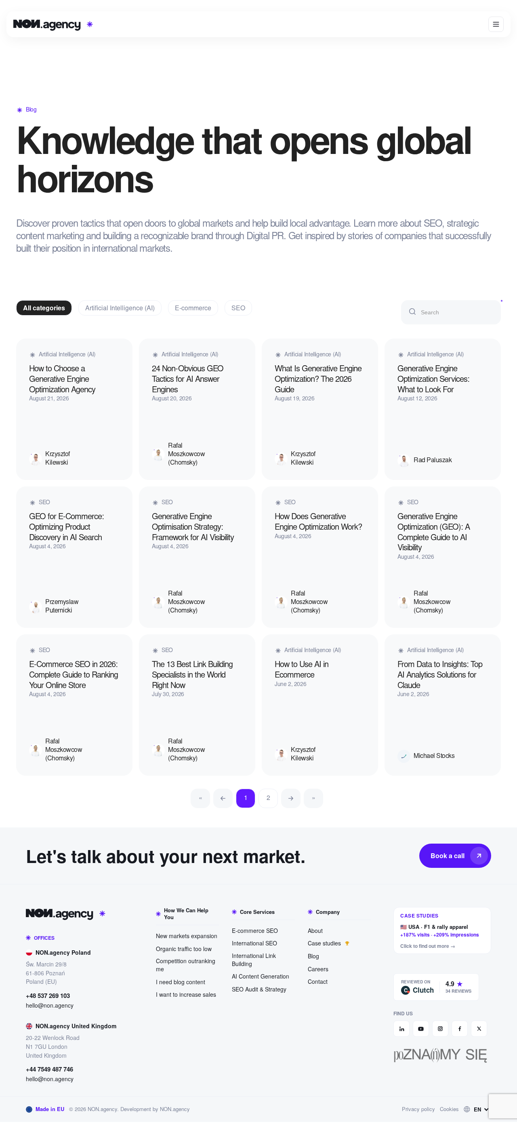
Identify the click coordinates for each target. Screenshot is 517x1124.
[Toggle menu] (496, 24)
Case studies (325, 943)
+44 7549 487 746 (49, 1069)
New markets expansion (186, 936)
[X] (479, 1029)
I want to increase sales (186, 994)
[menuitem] (477, 1109)
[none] (477, 1109)
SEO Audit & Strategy (259, 989)
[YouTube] (421, 1029)
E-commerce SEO (255, 930)
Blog (313, 956)
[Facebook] (460, 1029)
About (315, 930)
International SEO (254, 943)
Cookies (449, 1109)
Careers (318, 969)
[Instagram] (440, 1029)
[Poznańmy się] (442, 1055)
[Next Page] (291, 798)
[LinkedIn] (401, 1029)
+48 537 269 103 (48, 996)
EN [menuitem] (477, 1109)
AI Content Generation (260, 976)
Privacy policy (418, 1109)
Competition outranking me (185, 965)
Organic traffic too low (184, 949)
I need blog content (180, 982)
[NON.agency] (65, 913)
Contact (318, 981)
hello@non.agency (50, 1005)
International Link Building (254, 959)
